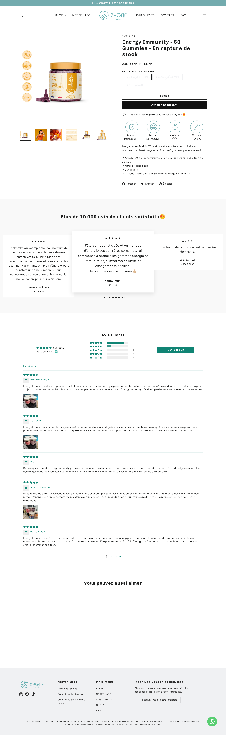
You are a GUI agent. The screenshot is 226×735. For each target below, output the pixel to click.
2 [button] (111, 556)
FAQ (183, 15)
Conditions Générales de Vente (71, 701)
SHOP (59, 15)
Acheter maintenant (164, 104)
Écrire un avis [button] (176, 349)
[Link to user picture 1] (30, 401)
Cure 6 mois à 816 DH (137, 84)
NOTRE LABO (81, 15)
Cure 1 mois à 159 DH (137, 77)
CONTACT (167, 15)
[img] (30, 374)
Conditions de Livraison (71, 694)
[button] (96, 343)
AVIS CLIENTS (145, 15)
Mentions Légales (67, 688)
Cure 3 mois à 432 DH (167, 77)
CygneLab (128, 36)
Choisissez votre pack (138, 71)
